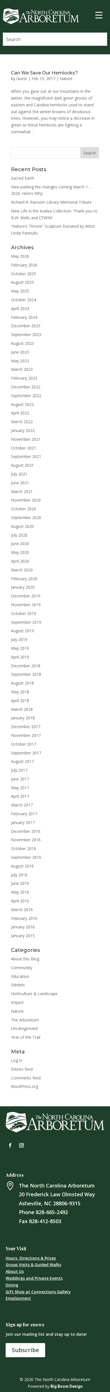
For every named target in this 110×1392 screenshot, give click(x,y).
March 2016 (22, 909)
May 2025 (20, 291)
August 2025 (22, 282)
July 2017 (19, 770)
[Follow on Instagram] (21, 1145)
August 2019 (22, 630)
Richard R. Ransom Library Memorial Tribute (51, 202)
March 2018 (22, 709)
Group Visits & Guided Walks (33, 1264)
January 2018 (23, 717)
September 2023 (26, 334)
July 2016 (19, 874)
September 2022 (26, 395)
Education (20, 976)
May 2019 (20, 648)
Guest (21, 78)
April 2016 (20, 900)
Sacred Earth (22, 178)
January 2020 (23, 587)
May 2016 (20, 892)
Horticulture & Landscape (34, 993)
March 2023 (22, 369)
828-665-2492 (52, 1212)
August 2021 (22, 465)
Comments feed (26, 1078)
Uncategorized (24, 1028)
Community (21, 967)
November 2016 (26, 839)
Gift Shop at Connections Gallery (38, 1291)
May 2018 (20, 691)
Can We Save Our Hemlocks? (44, 73)
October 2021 (23, 448)
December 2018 (25, 665)
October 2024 (23, 299)
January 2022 (23, 430)
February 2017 (24, 813)
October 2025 (23, 273)
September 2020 (26, 517)
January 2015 (23, 935)
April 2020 (20, 561)
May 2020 (20, 552)
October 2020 (23, 508)
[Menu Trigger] (99, 14)
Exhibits (18, 984)
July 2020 (19, 535)
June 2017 (20, 779)
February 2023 (24, 378)
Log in (16, 1060)
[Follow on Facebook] (10, 1145)
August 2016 (22, 866)
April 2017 (20, 796)
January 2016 (23, 927)
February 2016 (24, 918)
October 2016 (23, 848)
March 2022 (22, 421)
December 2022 (25, 387)
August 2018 (22, 683)
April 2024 (20, 308)
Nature (66, 78)
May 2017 (20, 787)
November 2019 (26, 604)
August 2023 (22, 343)
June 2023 (20, 352)
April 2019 (20, 657)
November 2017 (26, 735)
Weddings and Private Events (34, 1278)
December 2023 (25, 325)
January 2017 (23, 822)
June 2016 (20, 883)
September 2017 (26, 753)
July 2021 (19, 474)
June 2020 (20, 543)
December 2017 (25, 726)
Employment (18, 1298)
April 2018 (20, 700)
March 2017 (22, 805)
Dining (12, 1285)
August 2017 (22, 761)
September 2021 (26, 456)
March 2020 (22, 570)
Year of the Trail (25, 1037)
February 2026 (24, 265)
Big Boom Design (66, 1386)
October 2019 (23, 613)
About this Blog (25, 958)
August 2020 (22, 526)
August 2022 (22, 404)
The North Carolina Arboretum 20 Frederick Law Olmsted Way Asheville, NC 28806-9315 (57, 1194)
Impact (17, 1002)
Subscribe (25, 1350)
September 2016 (26, 857)
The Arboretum (25, 1020)
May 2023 (20, 360)
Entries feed (22, 1069)
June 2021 (20, 482)
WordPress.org (24, 1086)
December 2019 (25, 596)
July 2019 (19, 639)
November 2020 (26, 500)
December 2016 (25, 831)
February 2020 (24, 578)
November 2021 (26, 439)
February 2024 (24, 317)
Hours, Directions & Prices (31, 1258)
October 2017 (23, 744)
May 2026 (20, 256)
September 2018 (26, 674)
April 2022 (20, 413)
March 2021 (22, 491)
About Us (15, 1271)
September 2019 (26, 622)
